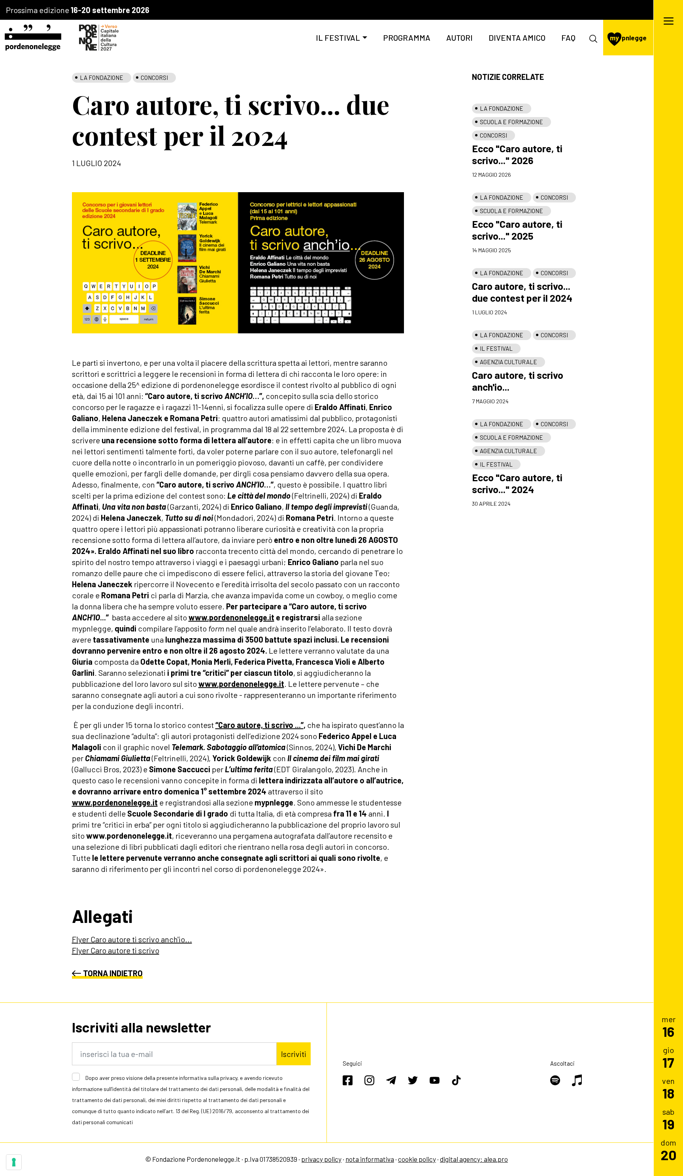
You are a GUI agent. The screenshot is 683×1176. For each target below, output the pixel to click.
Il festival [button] (338, 37)
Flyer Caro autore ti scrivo (115, 950)
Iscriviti (293, 1054)
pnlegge (628, 38)
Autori (459, 37)
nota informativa (369, 1159)
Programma (406, 37)
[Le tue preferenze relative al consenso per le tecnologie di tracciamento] (13, 1162)
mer (668, 1026)
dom (668, 1150)
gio (668, 1057)
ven (668, 1088)
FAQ (568, 37)
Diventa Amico (517, 37)
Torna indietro (113, 973)
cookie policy (417, 1159)
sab (668, 1119)
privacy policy (321, 1159)
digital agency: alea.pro (474, 1159)
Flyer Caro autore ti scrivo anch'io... (132, 939)
